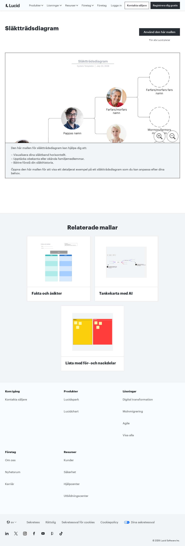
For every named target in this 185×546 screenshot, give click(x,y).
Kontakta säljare (137, 5)
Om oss (10, 460)
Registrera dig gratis (165, 5)
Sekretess (33, 522)
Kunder (69, 460)
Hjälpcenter (72, 484)
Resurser (70, 5)
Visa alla (128, 435)
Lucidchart (71, 411)
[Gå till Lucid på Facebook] (34, 533)
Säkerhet (70, 472)
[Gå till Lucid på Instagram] (25, 533)
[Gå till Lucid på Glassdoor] (52, 533)
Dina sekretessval (143, 522)
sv (12, 522)
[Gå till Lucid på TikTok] (61, 533)
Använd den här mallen (159, 32)
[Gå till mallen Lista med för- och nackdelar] (92, 338)
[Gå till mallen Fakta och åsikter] (58, 268)
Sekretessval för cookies (78, 522)
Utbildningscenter (76, 495)
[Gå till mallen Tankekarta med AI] (126, 268)
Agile (126, 423)
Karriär (9, 484)
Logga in (116, 5)
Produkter (35, 5)
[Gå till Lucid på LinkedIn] (7, 533)
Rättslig (51, 522)
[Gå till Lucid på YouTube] (43, 533)
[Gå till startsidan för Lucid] (16, 5)
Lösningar (53, 5)
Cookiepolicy (109, 522)
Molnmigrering (133, 411)
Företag (86, 5)
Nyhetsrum (12, 472)
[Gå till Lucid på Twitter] (16, 533)
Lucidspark (71, 399)
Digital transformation (138, 399)
